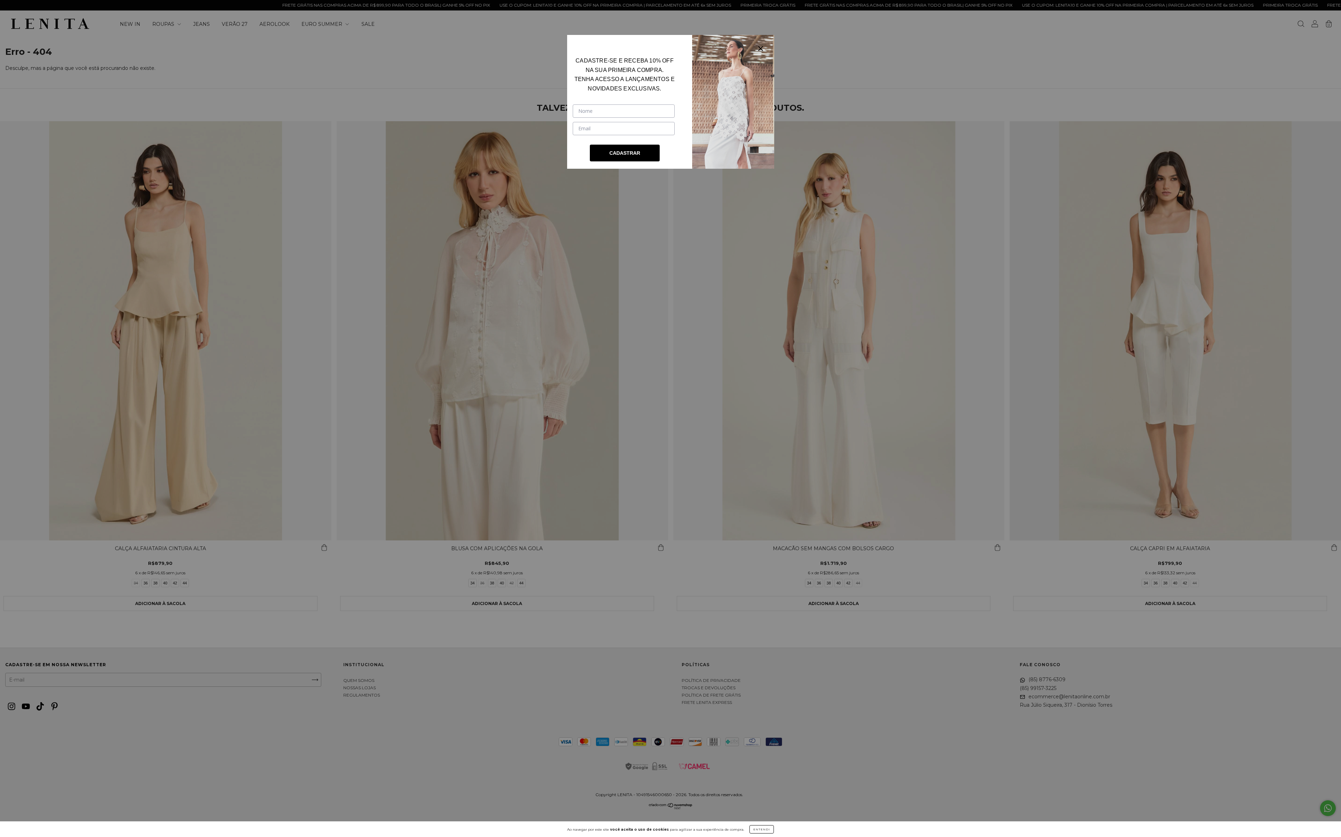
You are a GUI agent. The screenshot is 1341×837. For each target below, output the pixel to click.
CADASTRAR (624, 153)
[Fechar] (760, 48)
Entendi (761, 829)
